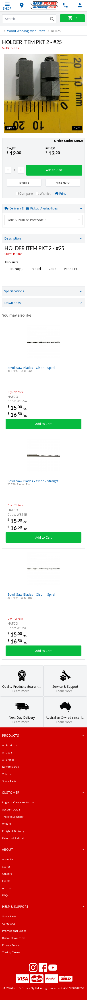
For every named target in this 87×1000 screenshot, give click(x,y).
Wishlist (6, 824)
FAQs (5, 895)
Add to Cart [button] (54, 170)
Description (12, 238)
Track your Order (12, 816)
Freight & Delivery (13, 831)
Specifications (14, 291)
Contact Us (8, 923)
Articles (6, 888)
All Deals (7, 752)
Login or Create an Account (18, 802)
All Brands (8, 759)
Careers (7, 873)
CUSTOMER (10, 792)
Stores (6, 866)
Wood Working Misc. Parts (26, 31)
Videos (6, 774)
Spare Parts (9, 781)
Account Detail (11, 809)
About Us (7, 859)
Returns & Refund (13, 838)
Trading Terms (11, 952)
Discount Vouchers (13, 938)
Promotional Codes (14, 930)
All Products (9, 745)
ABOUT (7, 849)
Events (6, 881)
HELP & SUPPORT (15, 906)
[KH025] (43, 93)
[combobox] (43, 220)
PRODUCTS (10, 735)
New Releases (10, 767)
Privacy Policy (10, 945)
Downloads (12, 303)
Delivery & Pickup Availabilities (33, 208)
